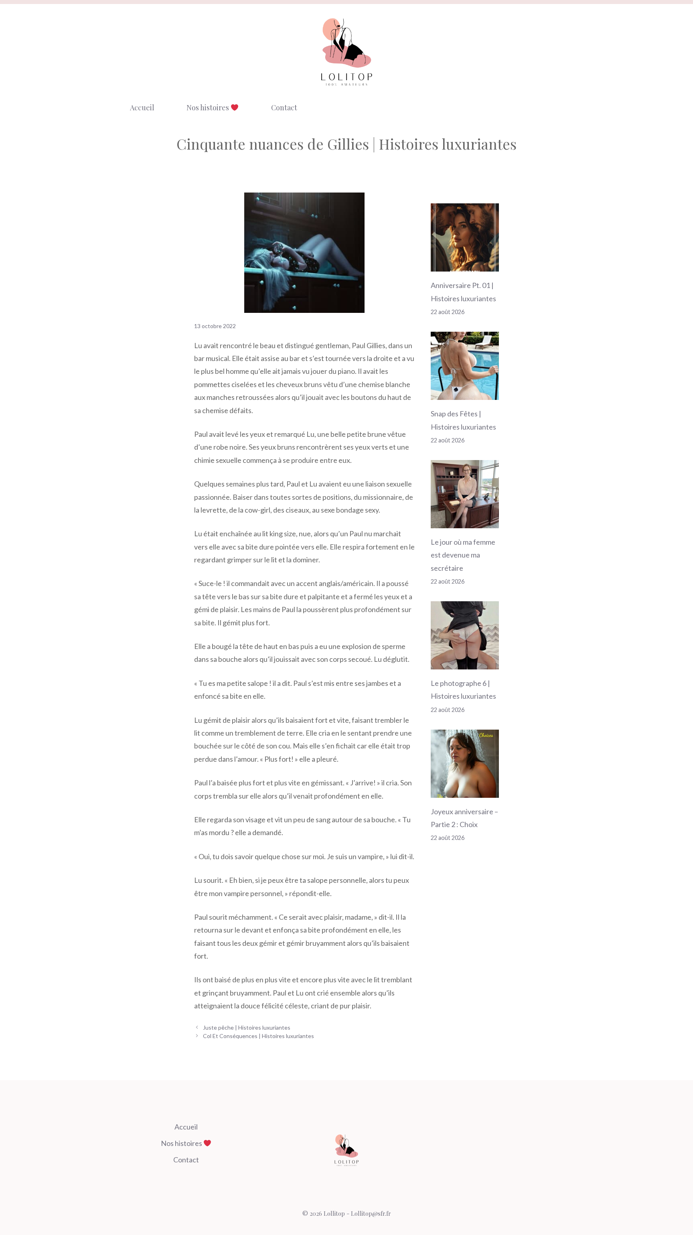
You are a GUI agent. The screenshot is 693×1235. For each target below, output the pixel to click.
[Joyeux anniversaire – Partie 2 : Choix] (465, 791)
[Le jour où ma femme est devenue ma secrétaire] (465, 521)
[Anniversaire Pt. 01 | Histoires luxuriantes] (465, 265)
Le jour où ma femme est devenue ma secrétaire (463, 554)
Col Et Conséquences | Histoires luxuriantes (258, 1035)
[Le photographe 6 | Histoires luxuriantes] (465, 663)
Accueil (142, 107)
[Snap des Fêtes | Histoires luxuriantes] (465, 393)
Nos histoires (208, 107)
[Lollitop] (346, 51)
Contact (284, 107)
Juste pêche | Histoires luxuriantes (246, 1027)
